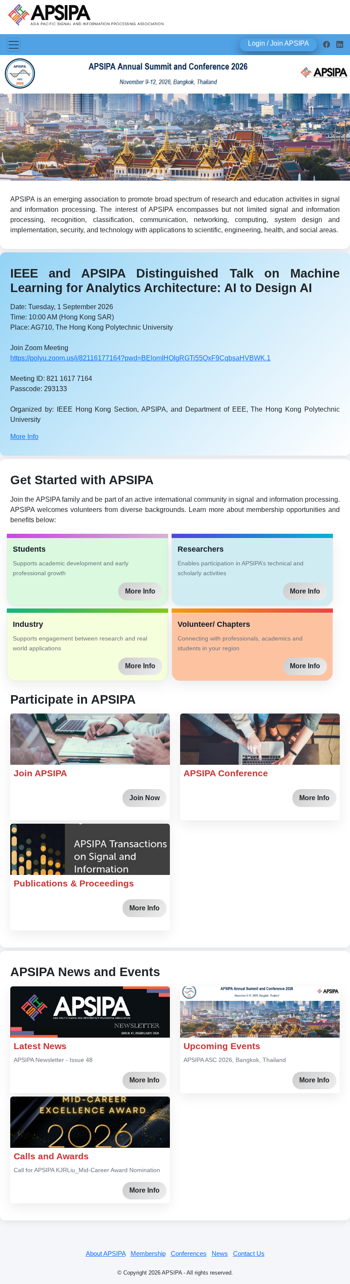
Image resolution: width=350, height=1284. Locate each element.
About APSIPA (105, 1253)
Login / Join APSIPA (278, 43)
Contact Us (249, 1253)
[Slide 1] (159, 169)
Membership (148, 1253)
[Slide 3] (190, 169)
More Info (24, 436)
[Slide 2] (175, 169)
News (220, 1253)
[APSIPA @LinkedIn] (339, 45)
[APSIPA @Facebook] (326, 45)
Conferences (189, 1253)
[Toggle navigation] (13, 45)
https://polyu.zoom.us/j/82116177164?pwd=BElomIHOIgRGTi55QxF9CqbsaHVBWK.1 (140, 358)
